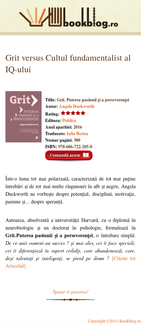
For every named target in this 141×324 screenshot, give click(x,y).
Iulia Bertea (77, 133)
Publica (69, 120)
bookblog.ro (70, 17)
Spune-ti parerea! (71, 291)
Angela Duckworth (76, 106)
